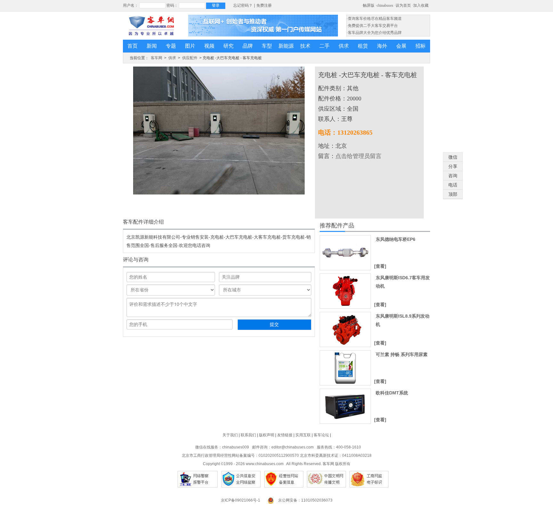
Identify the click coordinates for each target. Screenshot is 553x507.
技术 (305, 46)
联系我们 (248, 435)
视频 (209, 46)
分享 (452, 166)
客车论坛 (321, 435)
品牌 (248, 46)
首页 (132, 46)
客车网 (156, 58)
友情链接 (285, 435)
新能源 (286, 46)
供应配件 (189, 58)
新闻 (152, 46)
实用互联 (303, 435)
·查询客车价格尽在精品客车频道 (374, 18)
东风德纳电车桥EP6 (395, 239)
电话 (452, 184)
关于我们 (230, 435)
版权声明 (266, 435)
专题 (171, 46)
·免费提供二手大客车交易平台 (372, 25)
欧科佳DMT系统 (392, 392)
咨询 (452, 175)
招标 (420, 46)
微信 (452, 157)
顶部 (452, 194)
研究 (228, 46)
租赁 (363, 46)
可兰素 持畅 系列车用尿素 (402, 354)
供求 (344, 46)
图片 (190, 46)
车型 (267, 46)
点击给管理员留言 (358, 156)
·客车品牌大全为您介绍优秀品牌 (374, 32)
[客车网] (151, 25)
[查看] (380, 266)
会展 (401, 46)
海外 (382, 46)
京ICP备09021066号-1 (240, 500)
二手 (324, 46)
